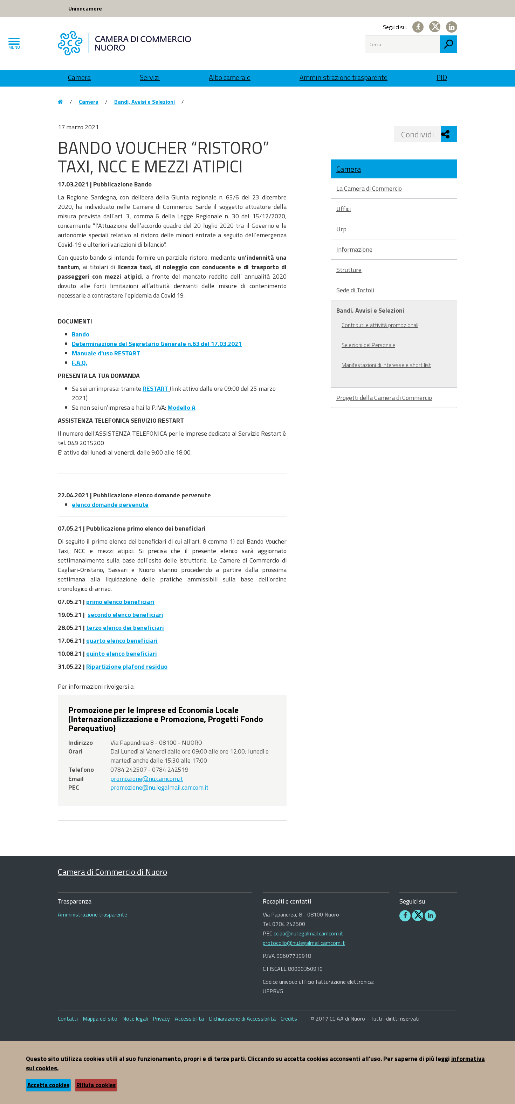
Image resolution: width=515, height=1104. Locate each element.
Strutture (349, 269)
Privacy (161, 1018)
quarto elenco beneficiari (122, 640)
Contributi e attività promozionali (380, 325)
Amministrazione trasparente (343, 77)
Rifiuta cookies (96, 1085)
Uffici (343, 208)
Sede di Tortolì (355, 290)
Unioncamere (85, 8)
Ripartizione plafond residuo (126, 666)
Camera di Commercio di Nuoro (112, 871)
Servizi (150, 77)
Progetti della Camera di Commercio (384, 397)
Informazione (354, 249)
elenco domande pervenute (110, 504)
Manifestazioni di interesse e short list (386, 365)
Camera (79, 77)
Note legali (135, 1018)
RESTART (156, 388)
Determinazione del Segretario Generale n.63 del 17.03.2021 (157, 343)
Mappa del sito (100, 1018)
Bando (80, 334)
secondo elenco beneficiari (125, 614)
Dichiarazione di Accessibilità (242, 1018)
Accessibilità (189, 1018)
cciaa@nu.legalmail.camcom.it (308, 933)
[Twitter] (434, 26)
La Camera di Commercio (369, 188)
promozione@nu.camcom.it (146, 778)
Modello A (181, 407)
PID (442, 77)
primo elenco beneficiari (120, 601)
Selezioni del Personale (368, 345)
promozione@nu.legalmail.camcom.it (159, 787)
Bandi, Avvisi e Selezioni (144, 101)
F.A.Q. (79, 362)
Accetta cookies (48, 1085)
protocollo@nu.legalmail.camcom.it (304, 943)
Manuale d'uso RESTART (106, 353)
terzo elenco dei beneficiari (125, 627)
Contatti (68, 1018)
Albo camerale (229, 77)
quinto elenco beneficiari (121, 653)
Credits (289, 1018)
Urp (341, 229)
